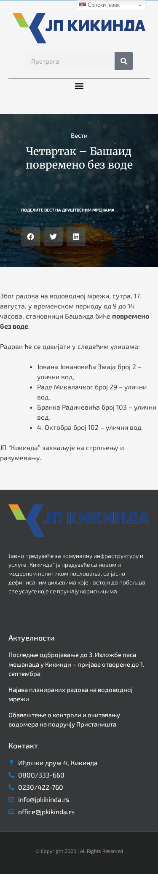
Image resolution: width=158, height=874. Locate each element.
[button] (79, 86)
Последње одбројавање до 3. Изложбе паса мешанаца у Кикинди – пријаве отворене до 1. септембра (76, 664)
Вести (79, 135)
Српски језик (103, 5)
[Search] (124, 61)
